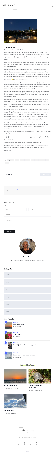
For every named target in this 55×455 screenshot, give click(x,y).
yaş (47, 160)
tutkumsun (42, 160)
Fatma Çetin (7, 49)
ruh (32, 160)
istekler (22, 160)
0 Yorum (23, 49)
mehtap (27, 160)
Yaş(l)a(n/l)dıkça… (18, 334)
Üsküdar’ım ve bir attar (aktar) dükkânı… (24, 355)
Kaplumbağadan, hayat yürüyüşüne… (36, 386)
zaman (7, 162)
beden (16, 160)
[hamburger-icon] (52, 7)
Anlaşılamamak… (10, 410)
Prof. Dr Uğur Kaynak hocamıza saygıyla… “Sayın (25, 345)
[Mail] (30, 442)
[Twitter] (18, 442)
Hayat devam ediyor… (19, 324)
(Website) (16, 189)
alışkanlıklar (10, 160)
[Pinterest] (36, 442)
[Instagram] (24, 442)
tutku (36, 160)
